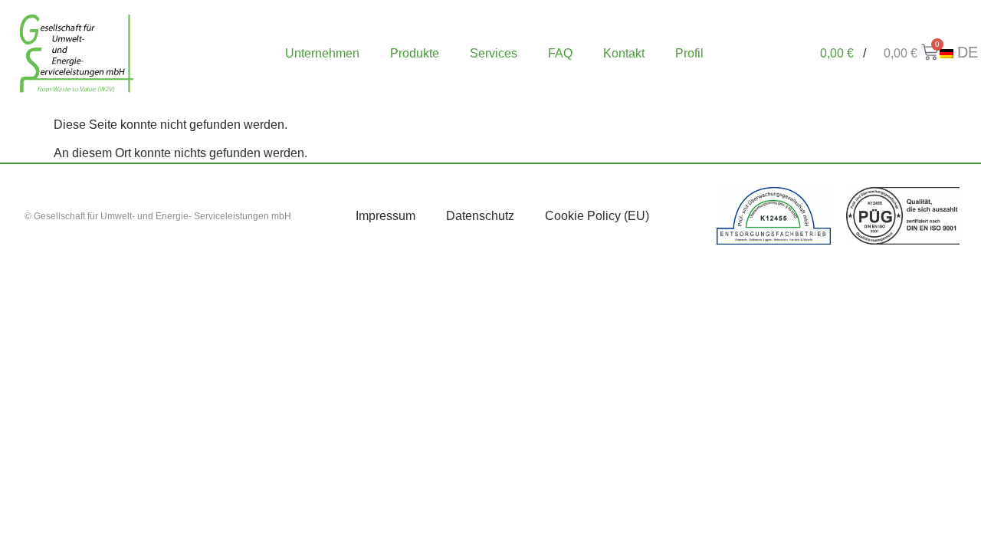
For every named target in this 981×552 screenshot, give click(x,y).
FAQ (560, 53)
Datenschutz (480, 215)
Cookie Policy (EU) (597, 215)
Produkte (414, 53)
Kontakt (624, 53)
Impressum (385, 215)
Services (493, 53)
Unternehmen (322, 53)
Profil (689, 53)
